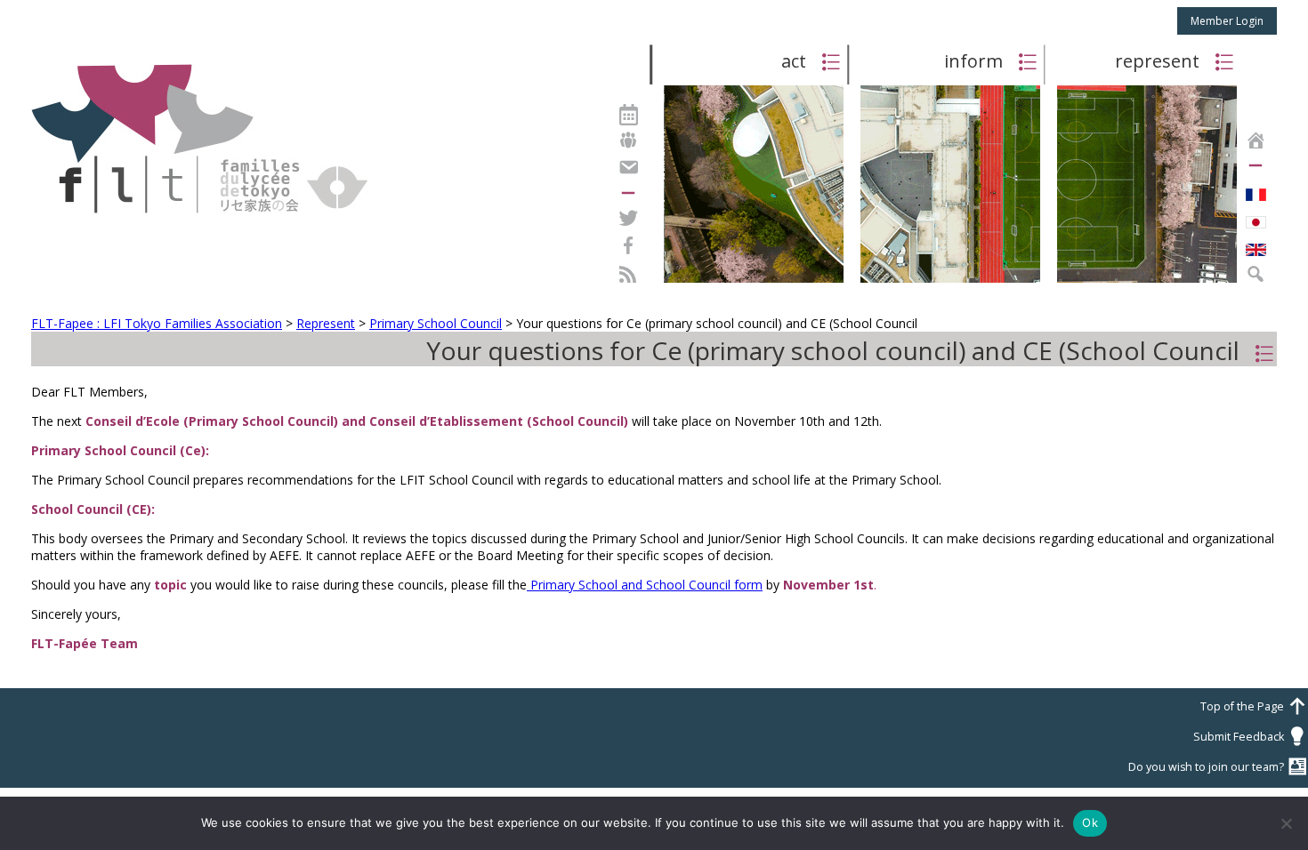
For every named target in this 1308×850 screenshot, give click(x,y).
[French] (1256, 190)
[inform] (950, 282)
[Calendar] (628, 112)
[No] (1286, 823)
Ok (1090, 822)
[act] (753, 282)
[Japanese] (1256, 218)
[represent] (1147, 282)
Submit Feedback (1250, 736)
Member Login (1227, 20)
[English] (1256, 245)
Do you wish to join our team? (1218, 766)
